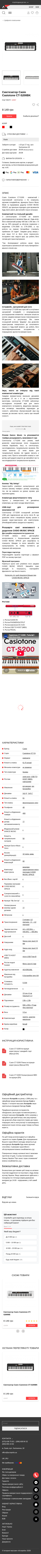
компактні (26, 758)
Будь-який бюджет (14, 1259)
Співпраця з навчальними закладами (16, 1499)
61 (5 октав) (27, 763)
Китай (25, 1024)
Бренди (5, 1536)
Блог (31, 7)
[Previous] (17, 1331)
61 (23, 798)
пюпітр (25, 1017)
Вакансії (5, 1533)
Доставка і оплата (9, 1478)
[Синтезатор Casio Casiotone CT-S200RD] (3, 127)
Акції (4, 1527)
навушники (27, 782)
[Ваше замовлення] (28, 13)
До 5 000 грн (11, 1237)
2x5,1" (30, 793)
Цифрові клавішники (12, 20)
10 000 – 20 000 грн (14, 1248)
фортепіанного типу (30, 803)
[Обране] (32, 13)
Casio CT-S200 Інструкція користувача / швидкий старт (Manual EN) (20, 1051)
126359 (5, 1325)
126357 (5, 1398)
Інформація (7, 1469)
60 (23, 861)
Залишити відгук (32, 1197)
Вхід (3, 1507)
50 (23, 838)
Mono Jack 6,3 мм (29, 964)
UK (3, 1458)
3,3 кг (25, 1012)
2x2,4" (25, 793)
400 (24, 813)
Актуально (7, 1524)
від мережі (27, 786)
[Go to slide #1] (11, 78)
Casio (25, 749)
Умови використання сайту (12, 1484)
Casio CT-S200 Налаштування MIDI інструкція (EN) (23, 1076)
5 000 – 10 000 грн (13, 1242)
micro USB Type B (29, 957)
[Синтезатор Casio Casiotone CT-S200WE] (7, 127)
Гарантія (5, 1481)
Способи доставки (16, 134)
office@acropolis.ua (9, 1452)
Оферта (5, 1490)
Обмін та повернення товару (13, 1475)
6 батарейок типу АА (31, 975)
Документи (6, 1542)
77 (23, 822)
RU (7, 1458)
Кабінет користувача (12, 1504)
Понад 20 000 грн (13, 1254)
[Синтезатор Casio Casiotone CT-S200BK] (11, 127)
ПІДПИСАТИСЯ (20, 1428)
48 (23, 807)
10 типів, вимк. (28, 854)
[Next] (23, 1331)
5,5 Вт (25, 983)
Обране (5, 1513)
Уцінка (9, 1527)
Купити (9, 116)
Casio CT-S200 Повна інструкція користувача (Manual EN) (21, 1064)
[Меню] (10, 12)
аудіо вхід (26, 777)
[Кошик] (37, 13)
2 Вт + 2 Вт (27, 1000)
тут (33, 1149)
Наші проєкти (7, 1539)
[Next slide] (35, 46)
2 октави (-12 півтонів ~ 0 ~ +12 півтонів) (29, 922)
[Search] (3, 12)
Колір (4, 123)
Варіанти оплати (14, 158)
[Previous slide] (5, 46)
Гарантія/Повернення (16, 180)
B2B (37, 7)
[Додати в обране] (33, 105)
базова (25, 772)
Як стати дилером (9, 1472)
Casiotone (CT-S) (29, 753)
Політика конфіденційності (12, 1487)
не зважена (27, 767)
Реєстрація (6, 1510)
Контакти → (7, 1438)
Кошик (4, 1516)
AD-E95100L (27, 970)
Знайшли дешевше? (31, 116)
